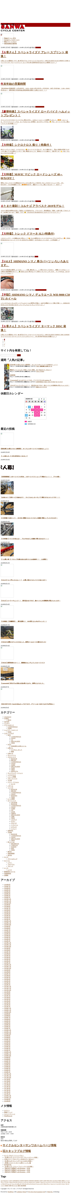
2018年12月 (7, 1052)
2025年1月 (7, 919)
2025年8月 (7, 906)
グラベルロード (9, 725)
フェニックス (39, 1184)
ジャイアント (48, 1182)
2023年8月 (7, 950)
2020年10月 (7, 1012)
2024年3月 (7, 937)
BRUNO (13, 760)
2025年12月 (7, 899)
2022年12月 (7, 964)
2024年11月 (7, 923)
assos (2, 1180)
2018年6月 (7, 1063)
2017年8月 (7, 1081)
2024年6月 (7, 932)
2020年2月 (7, 1026)
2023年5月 (7, 955)
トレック (9, 1184)
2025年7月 (7, 908)
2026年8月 (7, 884)
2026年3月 (7, 893)
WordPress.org (8, 1116)
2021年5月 (7, 999)
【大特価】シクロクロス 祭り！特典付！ (26, 144)
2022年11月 (7, 966)
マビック (10, 866)
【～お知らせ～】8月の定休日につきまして (14, 456)
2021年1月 (7, 1006)
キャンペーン (12, 755)
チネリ (13, 821)
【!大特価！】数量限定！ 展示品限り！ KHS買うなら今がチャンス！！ (24, 621)
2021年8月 (7, 994)
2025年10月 (7, 903)
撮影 (19, 1185)
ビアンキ (28, 1184)
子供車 (10, 832)
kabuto (9, 731)
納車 (12, 751)
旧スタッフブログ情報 (17, 1150)
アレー (2, 1182)
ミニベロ (10, 787)
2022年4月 (7, 979)
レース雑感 (11, 799)
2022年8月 (7, 972)
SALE (37, 140)
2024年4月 (7, 935)
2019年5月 (7, 1043)
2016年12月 (7, 1095)
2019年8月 (7, 1037)
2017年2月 (7, 1092)
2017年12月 (7, 1074)
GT (12, 740)
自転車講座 (11, 853)
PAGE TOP (68, 1156)
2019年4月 (7, 1044)
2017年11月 (7, 1075)
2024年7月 (7, 930)
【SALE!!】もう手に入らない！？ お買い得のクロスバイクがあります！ (24, 580)
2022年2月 (7, 983)
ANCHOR (14, 802)
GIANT (13, 738)
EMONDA (36, 1180)
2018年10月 (7, 1055)
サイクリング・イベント (15, 773)
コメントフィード (9, 1114)
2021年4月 (7, 1001)
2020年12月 (7, 1008)
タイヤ (13, 784)
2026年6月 (7, 888)
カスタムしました (16, 749)
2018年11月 (7, 1054)
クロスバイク (12, 757)
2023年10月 (7, 946)
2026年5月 (7, 890)
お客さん (38, 47)
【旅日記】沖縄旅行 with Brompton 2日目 (17, 1170)
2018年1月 (7, 1072)
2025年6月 (7, 910)
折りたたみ (11, 842)
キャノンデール (24, 1182)
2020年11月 (7, 1010)
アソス (68, 1180)
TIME (12, 816)
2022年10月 (7, 968)
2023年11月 (7, 944)
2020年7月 (7, 1017)
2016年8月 (7, 1101)
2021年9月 (7, 992)
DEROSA (26, 1180)
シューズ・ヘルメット (11, 730)
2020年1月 (7, 1028)
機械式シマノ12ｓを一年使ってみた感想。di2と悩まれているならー (31, 370)
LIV (12, 810)
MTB (9, 735)
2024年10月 (7, 924)
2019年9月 (7, 1035)
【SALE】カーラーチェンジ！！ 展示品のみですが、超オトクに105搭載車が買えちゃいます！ (39, 385)
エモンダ (11, 1182)
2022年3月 (7, 981)
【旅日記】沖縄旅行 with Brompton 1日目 (17, 1172)
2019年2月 (7, 1048)
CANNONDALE (40, 382)
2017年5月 (7, 1086)
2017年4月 (7, 1088)
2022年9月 (7, 970)
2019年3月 (7, 1046)
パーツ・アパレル (40, 290)
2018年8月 (7, 1059)
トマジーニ (14, 825)
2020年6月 (7, 1019)
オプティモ (17, 1182)
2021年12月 (7, 986)
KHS (12, 848)
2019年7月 (7, 1039)
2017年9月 (7, 1079)
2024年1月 (7, 941)
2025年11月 (7, 901)
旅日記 (10, 851)
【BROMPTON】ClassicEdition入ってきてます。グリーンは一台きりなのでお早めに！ (28, 704)
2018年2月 (7, 1070)
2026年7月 (7, 886)
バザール (10, 786)
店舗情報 (12, 375)
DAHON (13, 847)
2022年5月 (7, 977)
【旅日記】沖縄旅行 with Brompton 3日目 (17, 1168)
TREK (13, 743)
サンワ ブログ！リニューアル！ (14, 1155)
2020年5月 (7, 1021)
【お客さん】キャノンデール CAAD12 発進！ (18, 1161)
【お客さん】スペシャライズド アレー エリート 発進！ (21, 1157)
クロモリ (37, 1182)
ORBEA (38, 387)
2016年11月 (7, 1097)
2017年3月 (7, 1090)
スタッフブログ (40, 371)
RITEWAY (14, 795)
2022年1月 (7, 984)
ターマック (64, 1182)
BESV (9, 720)
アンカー (7, 723)
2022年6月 (7, 975)
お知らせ (10, 753)
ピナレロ (14, 827)
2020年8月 (7, 1015)
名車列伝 (10, 830)
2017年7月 (7, 1083)
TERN (13, 768)
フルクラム (11, 864)
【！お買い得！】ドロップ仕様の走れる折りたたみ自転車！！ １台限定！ (24, 559)
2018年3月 (7, 1068)
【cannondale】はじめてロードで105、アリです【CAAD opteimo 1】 (31, 380)
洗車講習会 (7, 873)
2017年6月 (7, 1085)
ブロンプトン (46, 1184)
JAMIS (10, 728)
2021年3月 (7, 1003)
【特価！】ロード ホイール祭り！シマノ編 (17, 1163)
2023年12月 (7, 943)
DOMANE (31, 1180)
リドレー (14, 829)
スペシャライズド (56, 1182)
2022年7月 (7, 974)
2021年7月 (7, 995)
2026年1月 (7, 897)
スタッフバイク (12, 778)
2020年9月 (7, 1014)
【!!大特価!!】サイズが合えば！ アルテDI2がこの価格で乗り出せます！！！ (25, 538)
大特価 (6, 1185)
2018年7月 (7, 1061)
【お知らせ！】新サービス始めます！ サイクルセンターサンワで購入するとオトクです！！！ (30, 497)
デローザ (14, 823)
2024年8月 (7, 928)
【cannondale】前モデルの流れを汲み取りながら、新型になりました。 (23, 683)
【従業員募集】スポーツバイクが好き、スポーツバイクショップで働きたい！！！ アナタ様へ (30, 476)
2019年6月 (7, 1041)
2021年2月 (7, 1004)
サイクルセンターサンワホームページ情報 (29, 1145)
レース (6, 868)
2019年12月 (7, 1030)
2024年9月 (7, 926)
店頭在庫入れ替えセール (46, 366)
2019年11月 (7, 1032)
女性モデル (14, 771)
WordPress (11, 1192)
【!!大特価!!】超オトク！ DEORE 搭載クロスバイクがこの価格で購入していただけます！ (29, 518)
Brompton (5, 1180)
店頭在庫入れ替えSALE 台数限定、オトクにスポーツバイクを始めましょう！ (34, 364)
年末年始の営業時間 (13, 83)
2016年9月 (7, 1099)
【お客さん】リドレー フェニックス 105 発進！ (19, 1166)
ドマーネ (23, 1184)
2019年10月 (7, 1034)
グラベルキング (12, 859)
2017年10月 (7, 1077)
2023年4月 (7, 957)
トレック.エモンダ (16, 1184)
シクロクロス (12, 775)
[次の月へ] (44, 399)
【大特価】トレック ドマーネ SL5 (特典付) (27, 233)
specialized (55, 1180)
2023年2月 (7, 961)
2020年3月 (7, 1024)
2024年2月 (7, 939)
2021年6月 (7, 997)
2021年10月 (7, 990)
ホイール (7, 860)
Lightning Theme (21, 1192)
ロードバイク (59, 382)
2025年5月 (7, 912)
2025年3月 (7, 915)
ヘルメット (53, 1184)
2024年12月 (7, 921)
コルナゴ (38, 201)
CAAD (10, 1180)
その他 (10, 780)
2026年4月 (7, 892)
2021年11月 (7, 988)
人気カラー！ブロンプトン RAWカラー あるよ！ (19, 1159)
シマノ (10, 862)
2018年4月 (7, 1066)
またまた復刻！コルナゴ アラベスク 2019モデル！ (32, 205)
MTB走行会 (7, 1164)
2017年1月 (7, 1094)
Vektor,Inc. (50, 1192)
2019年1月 (7, 1050)
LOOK (13, 812)
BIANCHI (14, 758)
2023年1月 (7, 963)
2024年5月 (7, 934)
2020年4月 (7, 1023)
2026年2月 (7, 895)
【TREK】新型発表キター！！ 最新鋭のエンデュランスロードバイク (23, 662)
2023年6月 (7, 954)
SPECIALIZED (39, 107)
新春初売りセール (9, 871)
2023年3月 (7, 959)
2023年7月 (7, 952)
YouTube (6, 721)
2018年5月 (7, 1065)
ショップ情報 (39, 79)
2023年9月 (7, 948)
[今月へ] (41, 399)
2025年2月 (7, 917)
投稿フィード (8, 1112)
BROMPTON (15, 843)
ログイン (7, 1110)
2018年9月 (7, 1057)
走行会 (10, 855)
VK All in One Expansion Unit (36, 1192)
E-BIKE (6, 718)
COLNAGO (7, 717)
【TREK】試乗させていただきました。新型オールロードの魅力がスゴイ (23, 642)
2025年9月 (7, 904)
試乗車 (6, 875)
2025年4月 (7, 913)
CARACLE (14, 845)
